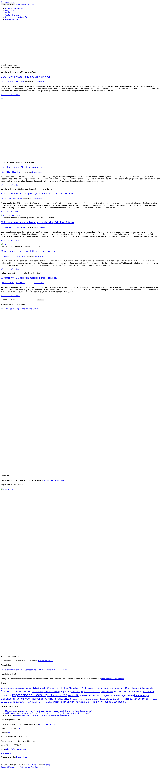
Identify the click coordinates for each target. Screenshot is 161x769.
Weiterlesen (10, 95)
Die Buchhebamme (28, 670)
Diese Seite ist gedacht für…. (17, 17)
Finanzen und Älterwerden (92, 692)
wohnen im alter (45, 702)
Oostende (74, 699)
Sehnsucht (154, 699)
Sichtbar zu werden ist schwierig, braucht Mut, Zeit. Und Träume (37, 222)
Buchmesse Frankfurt (117, 688)
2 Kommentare (40, 227)
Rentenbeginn (118, 699)
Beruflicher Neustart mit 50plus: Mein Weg (25, 76)
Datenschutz (21, 757)
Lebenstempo (141, 695)
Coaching (56, 692)
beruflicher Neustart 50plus (72, 688)
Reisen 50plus (105, 699)
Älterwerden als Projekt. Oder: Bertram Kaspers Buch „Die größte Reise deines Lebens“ (56, 711)
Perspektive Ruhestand (85, 699)
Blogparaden (103, 688)
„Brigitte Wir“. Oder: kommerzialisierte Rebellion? (29, 278)
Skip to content (7, 2)
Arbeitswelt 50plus (43, 688)
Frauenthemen (107, 692)
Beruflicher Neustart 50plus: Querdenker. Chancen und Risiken (37, 193)
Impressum (6, 753)
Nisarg (47, 765)
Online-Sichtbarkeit (58, 698)
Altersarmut (18, 688)
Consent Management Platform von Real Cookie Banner (24, 767)
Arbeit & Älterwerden (14, 8)
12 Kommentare (36, 172)
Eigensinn (65, 691)
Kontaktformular (12, 19)
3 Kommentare (39, 283)
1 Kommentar (39, 256)
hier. (10, 732)
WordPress (31, 765)
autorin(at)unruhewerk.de (15, 749)
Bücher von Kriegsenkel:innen (42, 692)
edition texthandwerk (46, 670)
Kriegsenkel (106, 695)
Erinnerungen (77, 691)
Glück (10, 695)
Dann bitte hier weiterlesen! (55, 480)
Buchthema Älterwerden (140, 688)
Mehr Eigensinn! (63, 670)
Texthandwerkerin (21, 702)
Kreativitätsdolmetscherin (90, 695)
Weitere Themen (12, 15)
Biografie (92, 688)
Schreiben (143, 698)
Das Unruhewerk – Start (25, 4)
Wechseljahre (34, 702)
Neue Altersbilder (34, 698)
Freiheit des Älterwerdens (128, 691)
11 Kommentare (37, 198)
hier (20, 728)
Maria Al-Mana (19, 82)
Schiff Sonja (10, 713)
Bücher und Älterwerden (16, 691)
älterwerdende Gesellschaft (111, 701)
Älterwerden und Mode (85, 702)
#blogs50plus (5, 688)
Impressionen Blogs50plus (32, 695)
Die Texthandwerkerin (10, 670)
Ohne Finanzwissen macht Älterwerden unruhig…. (29, 251)
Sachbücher (130, 699)
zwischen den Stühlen (63, 701)
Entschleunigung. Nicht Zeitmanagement (24, 167)
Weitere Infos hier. (45, 661)
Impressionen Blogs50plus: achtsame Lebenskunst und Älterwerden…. (43, 715)
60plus (12, 688)
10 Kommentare (39, 82)
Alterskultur (27, 688)
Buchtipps (9, 13)
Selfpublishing (6, 702)
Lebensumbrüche (12, 698)
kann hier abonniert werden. (112, 679)
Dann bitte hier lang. (47, 724)
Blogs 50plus (10, 10)
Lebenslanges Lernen (123, 695)
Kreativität (73, 695)
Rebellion (96, 699)
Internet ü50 (59, 695)
